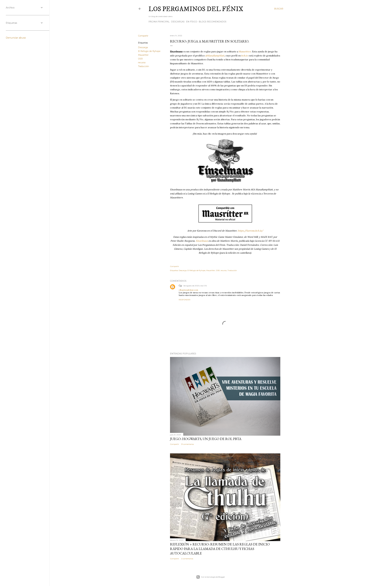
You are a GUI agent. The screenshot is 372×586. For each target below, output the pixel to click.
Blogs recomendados (212, 21)
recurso (142, 62)
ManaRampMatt (215, 55)
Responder (184, 300)
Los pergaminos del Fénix (196, 9)
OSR (140, 58)
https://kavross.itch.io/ (250, 230)
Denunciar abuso (16, 37)
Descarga (143, 47)
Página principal (159, 21)
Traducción (143, 66)
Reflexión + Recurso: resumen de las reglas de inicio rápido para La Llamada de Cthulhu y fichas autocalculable (220, 548)
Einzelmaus (202, 240)
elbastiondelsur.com (188, 290)
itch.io (244, 55)
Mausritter (143, 55)
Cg (180, 285)
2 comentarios (187, 558)
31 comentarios (187, 444)
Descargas (178, 21)
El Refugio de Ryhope (149, 51)
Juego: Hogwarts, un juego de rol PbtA (205, 439)
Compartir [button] (143, 35)
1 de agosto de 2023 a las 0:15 (195, 286)
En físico (191, 21)
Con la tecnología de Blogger (213, 577)
